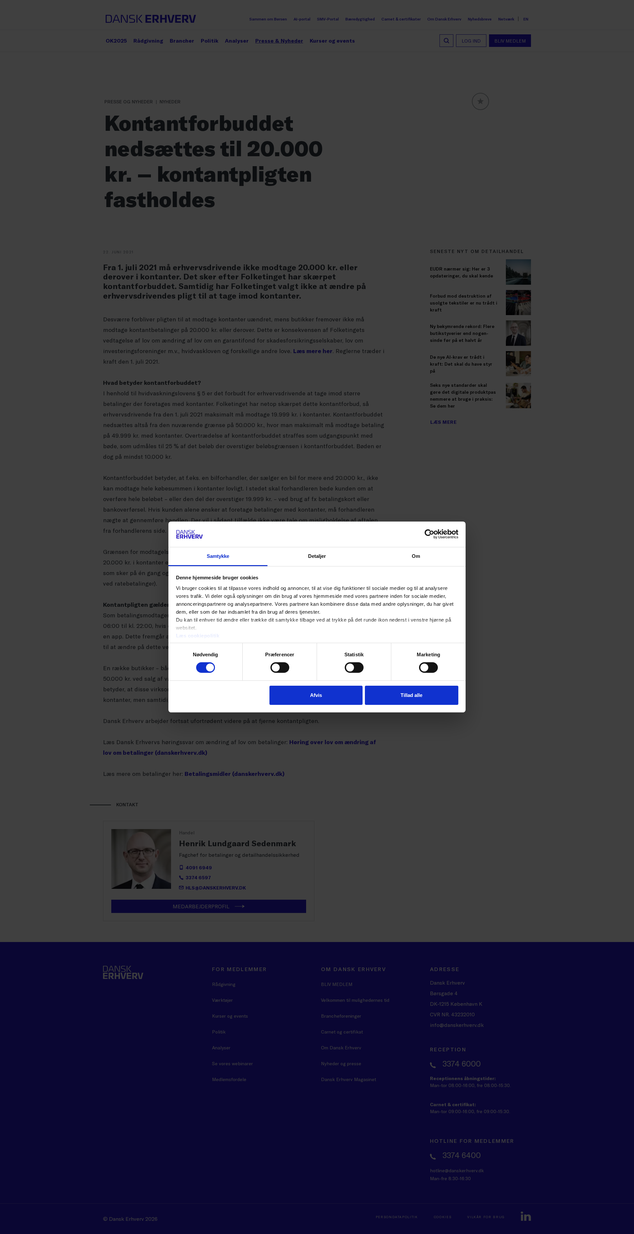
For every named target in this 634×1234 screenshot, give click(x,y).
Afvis (316, 695)
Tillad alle (411, 695)
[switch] (279, 667)
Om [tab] (416, 556)
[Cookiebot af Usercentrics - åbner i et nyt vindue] (429, 534)
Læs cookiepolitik (198, 635)
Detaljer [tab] (317, 556)
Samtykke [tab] (218, 556)
